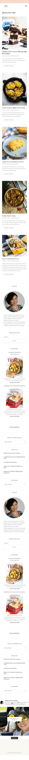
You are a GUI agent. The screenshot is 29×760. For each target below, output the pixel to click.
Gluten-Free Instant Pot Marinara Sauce (13, 467)
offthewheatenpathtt (14, 55)
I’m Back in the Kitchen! (10, 462)
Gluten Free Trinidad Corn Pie (13, 162)
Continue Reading (8, 65)
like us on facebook (14, 427)
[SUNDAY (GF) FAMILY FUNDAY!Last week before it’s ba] (14, 721)
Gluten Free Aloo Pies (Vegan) (12, 453)
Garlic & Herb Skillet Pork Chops (13, 108)
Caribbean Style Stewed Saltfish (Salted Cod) (14, 457)
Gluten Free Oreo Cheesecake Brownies (14, 53)
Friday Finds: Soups (9, 216)
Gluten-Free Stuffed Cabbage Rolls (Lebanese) (13, 472)
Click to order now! (14, 354)
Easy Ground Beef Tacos (10, 259)
